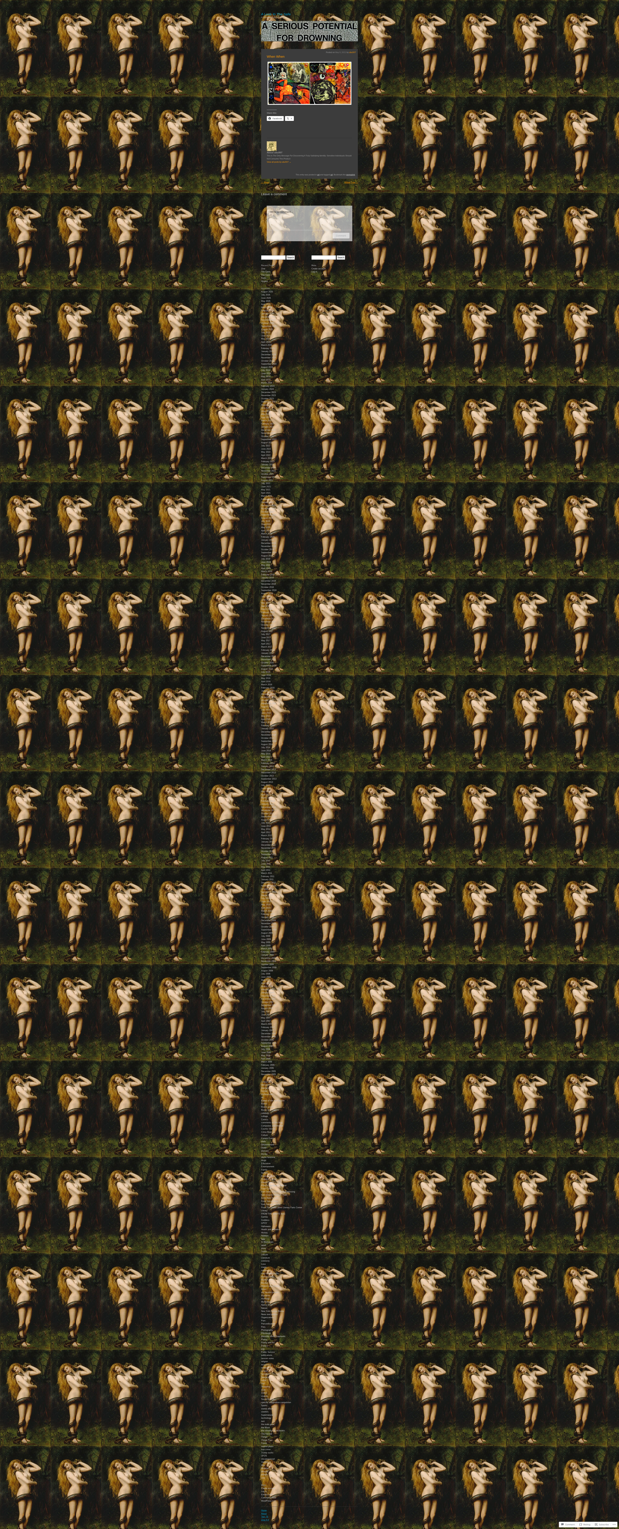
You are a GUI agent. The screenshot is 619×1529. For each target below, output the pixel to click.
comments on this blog (271, 1122)
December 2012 (268, 807)
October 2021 (267, 474)
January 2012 (267, 842)
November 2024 (268, 357)
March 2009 (266, 948)
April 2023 (265, 417)
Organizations (267, 1317)
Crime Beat (266, 1132)
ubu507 (352, 52)
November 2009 (268, 923)
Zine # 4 (265, 1520)
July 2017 (265, 634)
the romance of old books (273, 1430)
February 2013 (268, 801)
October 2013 (267, 776)
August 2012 (267, 820)
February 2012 (268, 838)
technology (266, 1418)
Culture (264, 1135)
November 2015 (268, 697)
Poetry (264, 1339)
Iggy (263, 1239)
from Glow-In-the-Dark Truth (274, 1195)
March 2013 (266, 797)
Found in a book (268, 1179)
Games (264, 1217)
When (265, 182)
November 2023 (268, 395)
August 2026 (267, 291)
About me (265, 1085)
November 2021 (268, 471)
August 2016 (267, 669)
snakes (264, 1396)
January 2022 (267, 464)
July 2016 (265, 672)
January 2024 (267, 389)
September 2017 (268, 628)
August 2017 (267, 631)
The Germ (265, 271)
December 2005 (268, 1071)
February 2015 (268, 725)
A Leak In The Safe (276, 14)
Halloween (266, 1226)
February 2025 (268, 348)
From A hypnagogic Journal (273, 1185)
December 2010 (268, 882)
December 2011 (268, 845)
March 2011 (266, 873)
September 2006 (268, 1043)
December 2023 (268, 392)
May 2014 (265, 753)
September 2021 (268, 477)
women (264, 1474)
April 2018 (265, 606)
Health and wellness (270, 1229)
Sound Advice (267, 1399)
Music (264, 1289)
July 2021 (265, 483)
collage (264, 1116)
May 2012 (265, 829)
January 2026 (267, 313)
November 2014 (268, 735)
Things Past (266, 1440)
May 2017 (265, 640)
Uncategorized (268, 1459)
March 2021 (266, 496)
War (263, 1465)
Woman (264, 1471)
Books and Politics (270, 1110)
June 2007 (266, 1014)
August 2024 (267, 367)
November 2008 (268, 961)
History (264, 1232)
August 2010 (267, 895)
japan (263, 1245)
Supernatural (267, 1415)
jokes (263, 1248)
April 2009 (265, 945)
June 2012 (266, 826)
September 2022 (268, 439)
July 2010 (265, 898)
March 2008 (266, 986)
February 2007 (268, 1027)
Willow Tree (351, 182)
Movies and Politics (270, 1286)
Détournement (267, 1144)
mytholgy (265, 1298)
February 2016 (268, 688)
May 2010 (265, 904)
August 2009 (267, 933)
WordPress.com (268, 1501)
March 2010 (266, 911)
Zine (263, 268)
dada (263, 1141)
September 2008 (268, 967)
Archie (264, 1091)
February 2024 (268, 386)
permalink (350, 175)
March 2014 (266, 760)
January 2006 (267, 1068)
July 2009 (265, 936)
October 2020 (267, 512)
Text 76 (264, 1516)
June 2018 (266, 600)
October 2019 (267, 549)
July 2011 (265, 860)
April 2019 (265, 568)
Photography (267, 1330)
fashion (264, 1173)
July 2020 (265, 521)
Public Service (268, 1352)
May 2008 (265, 980)
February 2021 (268, 499)
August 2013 (267, 782)
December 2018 (268, 581)
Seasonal (265, 1377)
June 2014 (266, 750)
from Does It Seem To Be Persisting (278, 1191)
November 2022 (268, 433)
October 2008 (267, 964)
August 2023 (267, 405)
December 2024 (268, 354)
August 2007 (267, 1008)
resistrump (266, 1364)
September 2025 (268, 326)
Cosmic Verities (268, 1129)
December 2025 (268, 317)
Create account (268, 1488)
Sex (263, 1383)
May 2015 (265, 716)
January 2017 (267, 653)
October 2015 (267, 700)
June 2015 (266, 713)
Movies (264, 1283)
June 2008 (266, 977)
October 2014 (267, 738)
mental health (267, 1276)
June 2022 (266, 449)
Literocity (265, 1261)
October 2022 (267, 436)
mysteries (265, 1295)
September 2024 (268, 364)
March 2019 (266, 571)
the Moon (265, 1427)
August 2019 (267, 556)
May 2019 (265, 565)
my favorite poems (270, 1292)
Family (264, 1170)
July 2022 (265, 445)
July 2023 (265, 408)
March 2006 (266, 1062)
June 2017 (266, 637)
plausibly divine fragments (273, 1336)
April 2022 (265, 455)
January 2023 (267, 427)
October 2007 (267, 1002)
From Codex (267, 1188)
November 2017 (268, 621)
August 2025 (267, 329)
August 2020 (267, 518)
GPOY (264, 1223)
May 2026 (265, 301)
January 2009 (267, 955)
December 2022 (268, 430)
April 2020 (265, 530)
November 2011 (268, 848)
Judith (264, 1251)
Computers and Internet (272, 1126)
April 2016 (265, 681)
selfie (263, 1380)
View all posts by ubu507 (279, 162)
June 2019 (266, 562)
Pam (263, 1320)
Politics (264, 1346)
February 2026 (268, 310)
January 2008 (267, 992)
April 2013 (265, 794)
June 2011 (266, 864)
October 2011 (267, 851)
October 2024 (267, 361)
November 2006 (268, 1036)
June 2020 (266, 524)
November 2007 (268, 999)
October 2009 (267, 926)
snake (264, 1393)
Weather (265, 1468)
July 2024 (265, 370)
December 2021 (268, 468)
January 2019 (267, 577)
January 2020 (267, 540)
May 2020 (265, 527)
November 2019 (268, 546)
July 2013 (265, 785)
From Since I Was (269, 1201)
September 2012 (268, 816)
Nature (264, 1308)
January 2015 (267, 728)
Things (264, 1437)
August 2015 (267, 706)
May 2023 (265, 414)
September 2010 (268, 892)
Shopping (265, 1386)
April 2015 (265, 719)
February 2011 (267, 876)
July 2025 (265, 332)
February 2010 (268, 914)
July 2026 (265, 295)
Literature (265, 1258)
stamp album (267, 1408)
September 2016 (268, 665)
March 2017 (266, 647)
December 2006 (268, 1033)
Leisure (264, 1254)
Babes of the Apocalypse (273, 1100)
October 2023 (267, 398)
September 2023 (268, 401)
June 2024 (266, 373)
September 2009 (268, 930)
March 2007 (266, 1024)
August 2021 (267, 480)
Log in (264, 1491)
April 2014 (265, 757)
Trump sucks (267, 1452)
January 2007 (267, 1030)
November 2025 (268, 320)
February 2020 (268, 537)
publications (266, 1355)
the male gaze (267, 1424)
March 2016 (266, 684)
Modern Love (267, 1279)
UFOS (264, 1456)
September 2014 (268, 741)
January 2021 (267, 502)
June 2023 (266, 411)
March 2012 (266, 835)
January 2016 (267, 691)
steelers (265, 1412)
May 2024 (265, 376)
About (264, 1513)
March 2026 (266, 307)
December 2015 (268, 694)
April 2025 (265, 342)
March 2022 (266, 458)
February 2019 (268, 574)
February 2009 (268, 952)
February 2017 (268, 650)
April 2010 (265, 908)
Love (263, 1264)
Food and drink (268, 1176)
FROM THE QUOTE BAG (273, 1214)
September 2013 (268, 779)
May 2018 (265, 603)
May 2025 (265, 339)
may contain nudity (270, 1273)
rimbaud (265, 1368)
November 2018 (268, 584)
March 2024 (266, 383)
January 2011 (267, 879)
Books (264, 1103)
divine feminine (268, 1157)
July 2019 (265, 559)
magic (264, 1267)
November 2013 (268, 772)
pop (263, 1349)
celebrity (265, 1113)
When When (276, 56)
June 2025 (266, 335)
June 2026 (266, 298)
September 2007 (268, 1005)
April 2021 (265, 493)
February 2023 (268, 424)
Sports (264, 1405)
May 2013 (265, 791)
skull (263, 1390)
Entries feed (266, 1494)
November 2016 (268, 659)
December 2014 (268, 732)
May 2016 (265, 678)
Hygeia (264, 281)
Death (264, 1147)
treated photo (267, 1446)
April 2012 (265, 832)
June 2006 (266, 1052)
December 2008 (268, 958)
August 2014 (267, 744)
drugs (263, 1160)
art (318, 175)
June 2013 (266, 788)
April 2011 (265, 870)
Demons (265, 1151)
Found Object (267, 1182)
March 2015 (266, 722)
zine (263, 1478)
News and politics (269, 1314)
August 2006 (267, 1046)
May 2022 (265, 452)
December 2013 (268, 769)
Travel (264, 1443)
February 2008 (268, 989)
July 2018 (265, 596)
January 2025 (267, 351)
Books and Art (267, 1107)
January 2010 (267, 917)
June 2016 (266, 675)
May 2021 (265, 489)
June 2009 (266, 939)
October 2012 (267, 813)
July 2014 (265, 747)
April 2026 (265, 304)
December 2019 (268, 543)
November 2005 (268, 1074)
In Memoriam (267, 1242)
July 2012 (265, 823)
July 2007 (265, 1011)
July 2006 (265, 1049)
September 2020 (268, 515)
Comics (264, 1119)
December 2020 (268, 505)
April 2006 (265, 1058)
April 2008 (265, 983)
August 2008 (267, 970)
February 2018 (268, 612)
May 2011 (265, 867)
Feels (263, 278)
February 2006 (268, 1065)
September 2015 (268, 703)
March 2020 (266, 533)
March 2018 (266, 609)
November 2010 (268, 886)
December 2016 (268, 656)
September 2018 (268, 590)
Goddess (265, 1220)
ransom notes (267, 1358)
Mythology (266, 1302)
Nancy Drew (266, 1305)
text (263, 1421)
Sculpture (265, 1374)
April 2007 (265, 1021)
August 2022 (267, 442)
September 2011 (268, 854)
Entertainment (267, 1166)
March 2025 (266, 345)
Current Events (268, 1138)
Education (265, 1163)
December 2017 (268, 618)
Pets (263, 1327)
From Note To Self (269, 1198)
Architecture (266, 1094)
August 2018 (267, 593)
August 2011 (267, 857)
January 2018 (267, 615)
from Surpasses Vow (270, 1204)
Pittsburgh (266, 1333)
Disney (264, 1154)
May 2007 (265, 1018)
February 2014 (268, 763)
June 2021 (266, 486)
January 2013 (267, 804)
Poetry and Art (268, 1342)
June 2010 (266, 901)
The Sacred (266, 1434)
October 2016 (267, 662)
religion (264, 1361)
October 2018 (267, 587)
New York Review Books (272, 1311)
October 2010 (267, 889)
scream (264, 1371)
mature (264, 1270)
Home (264, 1510)
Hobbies (265, 1235)
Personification (268, 1324)
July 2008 (265, 974)
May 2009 (265, 942)
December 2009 (268, 920)
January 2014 (267, 766)
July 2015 (265, 709)
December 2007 (268, 996)
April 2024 (265, 380)
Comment (341, 235)
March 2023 (266, 420)
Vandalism (266, 1462)
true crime (265, 1449)
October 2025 (267, 323)
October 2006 (267, 1040)
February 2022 (268, 461)
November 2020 (268, 508)
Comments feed (268, 1497)
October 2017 (267, 625)
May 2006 (265, 1055)
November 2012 (268, 810)
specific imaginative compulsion (276, 1402)
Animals (265, 1088)
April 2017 (265, 644)
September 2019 (268, 552)
